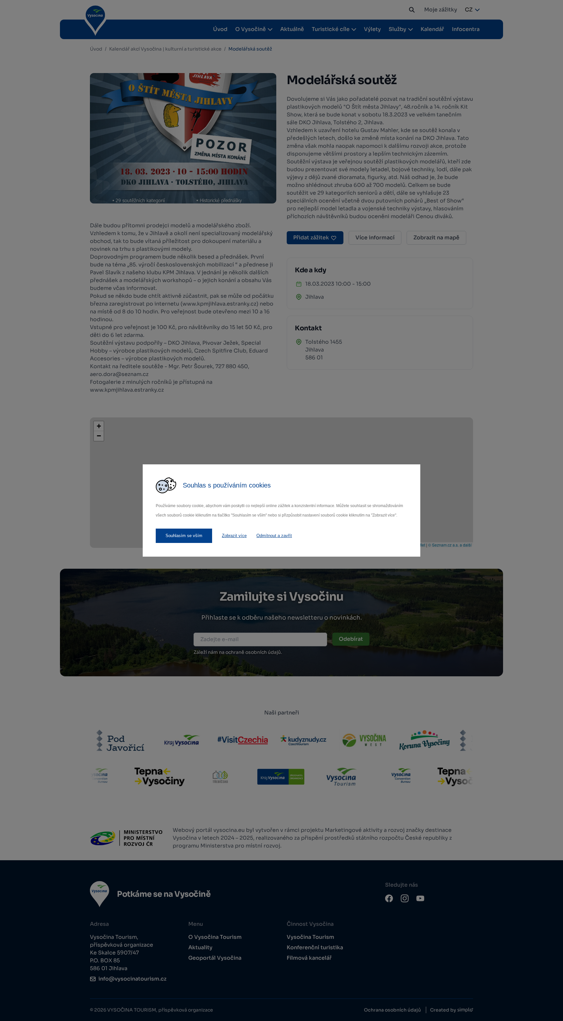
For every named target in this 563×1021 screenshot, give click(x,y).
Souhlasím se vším (184, 535)
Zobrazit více (234, 535)
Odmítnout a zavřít (274, 535)
